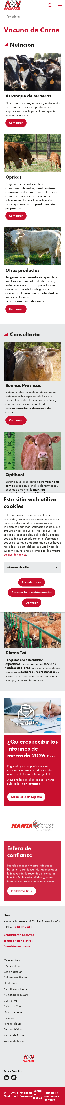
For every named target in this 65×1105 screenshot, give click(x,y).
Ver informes (31, 783)
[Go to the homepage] (26, 1059)
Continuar (16, 123)
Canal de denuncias (17, 946)
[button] (50, 5)
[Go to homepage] (12, 5)
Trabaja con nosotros (18, 941)
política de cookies (15, 554)
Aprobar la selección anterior (32, 593)
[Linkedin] (6, 1077)
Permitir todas (31, 582)
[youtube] (14, 1077)
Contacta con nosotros (19, 935)
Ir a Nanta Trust (21, 891)
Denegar (32, 603)
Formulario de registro (26, 797)
